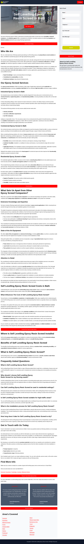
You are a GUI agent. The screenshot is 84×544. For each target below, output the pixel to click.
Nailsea (4, 530)
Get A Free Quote (29, 508)
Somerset (3, 472)
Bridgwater (32, 526)
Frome (3, 524)
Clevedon (4, 535)
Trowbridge (14, 472)
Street (31, 517)
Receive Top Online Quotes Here (29, 475)
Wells (3, 528)
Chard (31, 530)
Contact (80, 2)
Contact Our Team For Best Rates (29, 329)
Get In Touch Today (29, 43)
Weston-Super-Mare (34, 519)
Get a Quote (28, 26)
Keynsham (8, 472)
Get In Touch (71, 56)
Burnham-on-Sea (34, 522)
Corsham (19, 472)
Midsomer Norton (26, 472)
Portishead (4, 533)
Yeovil (31, 524)
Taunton (31, 528)
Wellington (32, 532)
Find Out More (29, 186)
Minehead (32, 534)
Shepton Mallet (5, 526)
